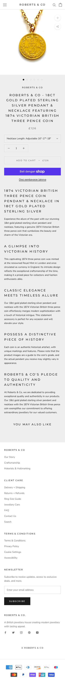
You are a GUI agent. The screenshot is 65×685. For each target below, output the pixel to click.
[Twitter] (13, 632)
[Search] (54, 4)
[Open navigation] (5, 4)
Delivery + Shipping (14, 487)
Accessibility (10, 557)
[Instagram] (21, 632)
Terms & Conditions (14, 540)
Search (7, 521)
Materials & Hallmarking (17, 468)
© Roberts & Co (32, 648)
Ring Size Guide (12, 499)
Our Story (9, 457)
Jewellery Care (12, 504)
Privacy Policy (11, 546)
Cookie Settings (12, 552)
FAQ (6, 510)
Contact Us (10, 516)
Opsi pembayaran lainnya (32, 179)
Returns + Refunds (14, 493)
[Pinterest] (29, 632)
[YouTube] (37, 632)
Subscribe (17, 601)
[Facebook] (5, 632)
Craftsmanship (12, 462)
